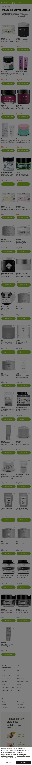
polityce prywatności (7, 756)
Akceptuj (23, 762)
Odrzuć (8, 762)
